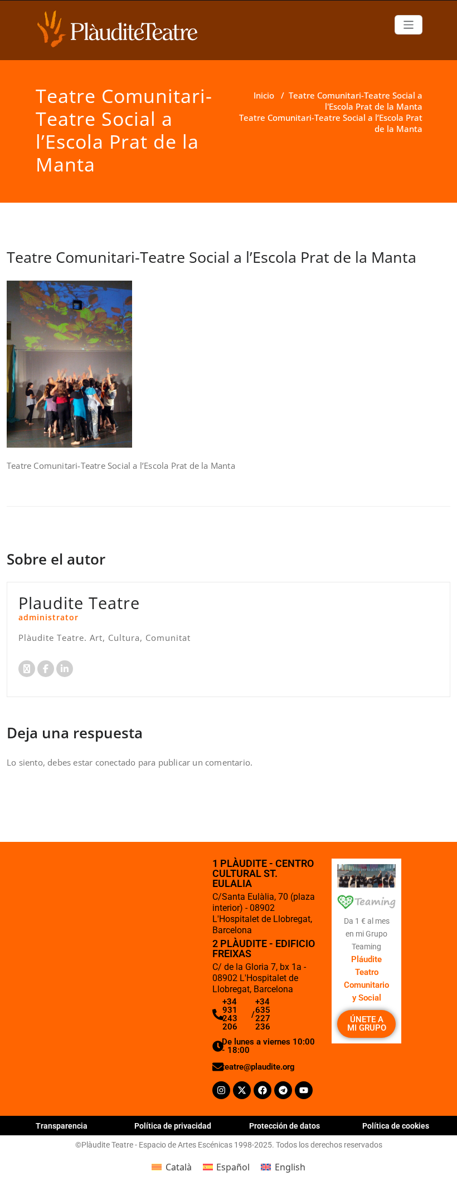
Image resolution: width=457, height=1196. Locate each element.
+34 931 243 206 (229, 1014)
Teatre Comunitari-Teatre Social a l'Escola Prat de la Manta (355, 101)
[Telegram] (283, 1090)
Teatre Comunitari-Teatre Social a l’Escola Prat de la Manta (211, 257)
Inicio (264, 95)
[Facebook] (262, 1090)
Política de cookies (395, 1125)
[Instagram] (221, 1090)
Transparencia (61, 1125)
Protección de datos (284, 1125)
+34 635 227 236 (262, 1014)
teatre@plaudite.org (258, 1067)
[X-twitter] (242, 1090)
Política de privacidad (172, 1125)
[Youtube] (304, 1090)
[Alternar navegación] (409, 25)
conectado (115, 762)
